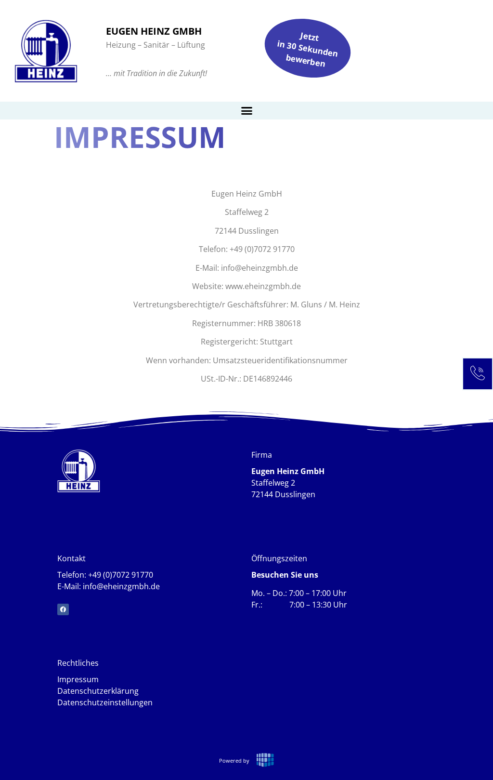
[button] (246, 111)
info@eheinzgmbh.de (121, 586)
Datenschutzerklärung (98, 691)
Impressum (78, 679)
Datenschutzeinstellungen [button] (105, 702)
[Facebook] (63, 609)
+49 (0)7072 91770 (120, 574)
